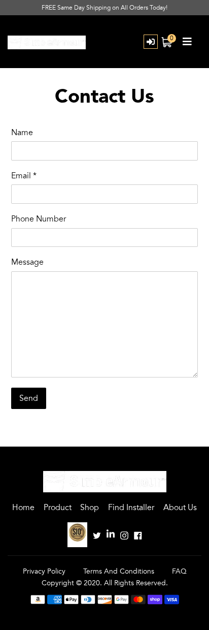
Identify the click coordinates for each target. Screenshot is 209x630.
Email (24, 175)
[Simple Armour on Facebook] (138, 534)
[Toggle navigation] (187, 42)
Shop (89, 507)
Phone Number (38, 219)
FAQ (179, 571)
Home (23, 507)
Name (22, 132)
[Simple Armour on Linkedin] (111, 534)
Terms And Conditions (118, 571)
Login (151, 42)
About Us (180, 507)
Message (27, 262)
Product (58, 507)
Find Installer (131, 507)
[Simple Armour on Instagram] (124, 534)
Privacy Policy (44, 571)
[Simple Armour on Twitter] (97, 534)
